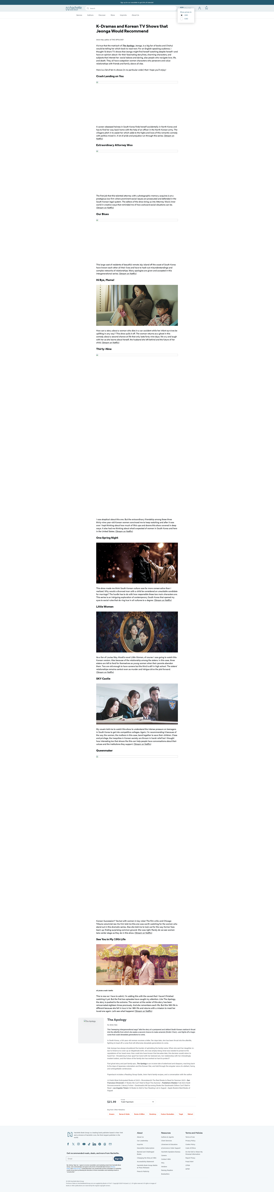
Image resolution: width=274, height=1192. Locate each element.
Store (113, 15)
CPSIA (187, 1165)
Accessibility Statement (145, 1161)
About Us (135, 15)
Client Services (166, 1140)
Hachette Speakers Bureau (170, 1152)
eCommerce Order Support (170, 1148)
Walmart (190, 1114)
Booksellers (165, 1174)
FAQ (162, 1163)
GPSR (187, 1169)
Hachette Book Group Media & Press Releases (147, 1166)
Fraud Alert (189, 1161)
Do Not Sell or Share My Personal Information (194, 1153)
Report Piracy (190, 1158)
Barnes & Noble (124, 1114)
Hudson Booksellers (167, 1114)
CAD (186, 18)
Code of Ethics (190, 1148)
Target (181, 1114)
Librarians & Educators (169, 1144)
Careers (164, 1155)
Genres (79, 15)
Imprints (123, 15)
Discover (102, 15)
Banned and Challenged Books (145, 1153)
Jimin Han (113, 1024)
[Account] (200, 8)
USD (186, 15)
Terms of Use (190, 1137)
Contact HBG (166, 1159)
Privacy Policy (190, 1140)
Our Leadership (142, 1140)
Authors (90, 15)
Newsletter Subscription (145, 1148)
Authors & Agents (167, 1137)
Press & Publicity (143, 1171)
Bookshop (152, 1114)
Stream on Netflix (105, 207)
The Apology (117, 1020)
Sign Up (118, 1158)
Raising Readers (167, 1170)
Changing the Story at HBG (146, 1158)
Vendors (164, 1166)
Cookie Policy (190, 1144)
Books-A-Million (139, 1114)
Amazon (111, 1114)
